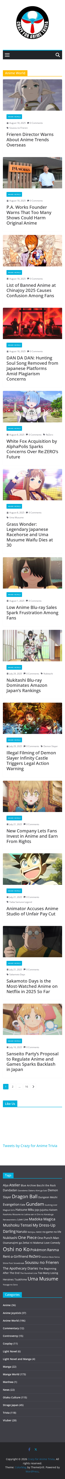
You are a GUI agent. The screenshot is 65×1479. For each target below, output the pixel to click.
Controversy (10, 1336)
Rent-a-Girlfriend (15, 1256)
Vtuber (7, 1420)
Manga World (11, 1374)
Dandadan (10, 1190)
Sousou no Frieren (18, 127)
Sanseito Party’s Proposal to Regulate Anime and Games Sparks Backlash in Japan (32, 1061)
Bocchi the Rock (46, 1185)
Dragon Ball (25, 1196)
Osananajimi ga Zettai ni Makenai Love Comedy (31, 1242)
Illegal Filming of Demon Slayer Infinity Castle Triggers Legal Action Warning (31, 760)
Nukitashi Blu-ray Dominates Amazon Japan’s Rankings (26, 685)
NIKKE (39, 1232)
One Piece (27, 1237)
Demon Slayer (51, 746)
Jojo (37, 1209)
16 (26, 1086)
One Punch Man (48, 1238)
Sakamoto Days (17, 974)
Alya (5, 1185)
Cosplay (8, 1343)
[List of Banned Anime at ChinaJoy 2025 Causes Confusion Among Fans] (32, 250)
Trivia (6, 1412)
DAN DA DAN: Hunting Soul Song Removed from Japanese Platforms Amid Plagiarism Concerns (32, 368)
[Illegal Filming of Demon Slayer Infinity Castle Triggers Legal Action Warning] (32, 718)
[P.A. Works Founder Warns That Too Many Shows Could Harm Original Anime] (32, 172)
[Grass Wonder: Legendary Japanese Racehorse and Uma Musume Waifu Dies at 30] (32, 484)
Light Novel (10, 1351)
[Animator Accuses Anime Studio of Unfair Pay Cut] (32, 869)
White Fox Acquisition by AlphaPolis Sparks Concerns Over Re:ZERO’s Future (32, 449)
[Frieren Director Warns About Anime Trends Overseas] (32, 95)
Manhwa (8, 1382)
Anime (7, 1305)
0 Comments (36, 122)
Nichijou (31, 1232)
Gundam (35, 1204)
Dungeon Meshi (47, 1197)
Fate (22, 1204)
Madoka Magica (42, 1219)
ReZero (49, 434)
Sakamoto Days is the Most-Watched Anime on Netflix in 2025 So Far (32, 986)
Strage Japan (10, 1405)
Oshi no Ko (16, 1249)
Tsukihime (20, 1279)
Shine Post (8, 1263)
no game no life (51, 1232)
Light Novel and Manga (17, 1359)
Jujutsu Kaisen (48, 1209)
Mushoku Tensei (17, 1225)
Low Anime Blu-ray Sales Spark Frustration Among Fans (32, 612)
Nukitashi (48, 673)
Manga (7, 1366)
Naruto (21, 1231)
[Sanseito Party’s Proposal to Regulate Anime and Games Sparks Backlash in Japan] (32, 1019)
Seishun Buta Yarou (50, 1257)
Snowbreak (19, 1263)
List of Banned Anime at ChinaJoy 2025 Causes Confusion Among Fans (31, 290)
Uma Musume (16, 517)
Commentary (11, 1328)
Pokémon (38, 1249)
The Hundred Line (28, 1273)
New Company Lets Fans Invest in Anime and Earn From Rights (32, 836)
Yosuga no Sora (10, 1284)
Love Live (22, 1219)
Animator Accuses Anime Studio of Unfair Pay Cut (32, 911)
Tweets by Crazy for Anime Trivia (30, 1145)
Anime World (14, 116)
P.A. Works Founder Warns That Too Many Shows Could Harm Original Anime (28, 215)
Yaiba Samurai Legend (20, 902)
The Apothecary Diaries (20, 1268)
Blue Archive (28, 1185)
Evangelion (11, 1204)
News (6, 1389)
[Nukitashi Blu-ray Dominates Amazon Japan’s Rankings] (32, 645)
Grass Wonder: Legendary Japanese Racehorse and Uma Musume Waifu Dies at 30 (29, 534)
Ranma (53, 1249)
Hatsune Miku (25, 1210)
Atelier (14, 1185)
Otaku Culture (11, 1397)
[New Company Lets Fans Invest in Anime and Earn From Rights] (32, 796)
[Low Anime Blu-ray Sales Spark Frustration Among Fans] (32, 573)
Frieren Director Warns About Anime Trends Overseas (30, 139)
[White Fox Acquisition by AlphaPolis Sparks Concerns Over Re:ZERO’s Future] (32, 406)
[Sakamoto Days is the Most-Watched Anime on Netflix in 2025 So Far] (32, 941)
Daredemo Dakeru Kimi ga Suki (32, 1190)
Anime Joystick (12, 1313)
